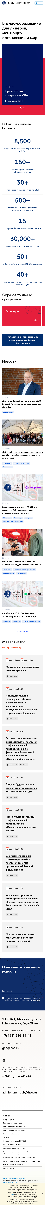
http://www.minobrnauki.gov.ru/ (14, 1179)
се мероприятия (10, 647)
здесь (35, 1191)
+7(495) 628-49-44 (16, 1076)
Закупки (6, 1137)
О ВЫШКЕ (7, 1116)
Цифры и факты (8, 1119)
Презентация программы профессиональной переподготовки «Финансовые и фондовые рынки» (21, 823)
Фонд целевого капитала (12, 1145)
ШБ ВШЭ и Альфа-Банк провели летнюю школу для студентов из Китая (21, 563)
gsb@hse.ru (10, 1047)
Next (41, 108)
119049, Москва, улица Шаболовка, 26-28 (21, 1021)
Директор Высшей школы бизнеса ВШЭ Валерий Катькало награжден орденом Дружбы (21, 403)
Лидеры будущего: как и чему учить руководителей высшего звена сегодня (21, 788)
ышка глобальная (8, 573)
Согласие (18, 998)
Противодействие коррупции (14, 1148)
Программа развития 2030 (31, 621)
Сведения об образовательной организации (19, 1157)
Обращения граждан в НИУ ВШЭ (14, 1141)
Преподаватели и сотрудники (14, 1130)
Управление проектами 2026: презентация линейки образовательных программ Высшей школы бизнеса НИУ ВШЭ (22, 902)
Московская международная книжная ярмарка (22, 668)
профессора (18, 518)
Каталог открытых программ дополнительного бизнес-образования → (22, 340)
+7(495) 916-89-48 (16, 1035)
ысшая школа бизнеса (19, 3)
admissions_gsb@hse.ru (19, 1092)
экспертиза (28, 518)
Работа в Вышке (8, 1168)
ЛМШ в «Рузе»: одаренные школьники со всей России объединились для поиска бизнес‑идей (22, 455)
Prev (3, 108)
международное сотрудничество (24, 570)
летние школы (7, 467)
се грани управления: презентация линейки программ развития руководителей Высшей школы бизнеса (19, 862)
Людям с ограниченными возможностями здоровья (21, 1161)
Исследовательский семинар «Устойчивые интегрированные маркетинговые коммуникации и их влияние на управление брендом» (22, 704)
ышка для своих (8, 412)
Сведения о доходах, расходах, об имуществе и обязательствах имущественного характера (20, 1153)
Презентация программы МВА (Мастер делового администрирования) (20, 937)
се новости (22, 631)
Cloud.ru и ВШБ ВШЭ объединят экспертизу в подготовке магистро (20, 615)
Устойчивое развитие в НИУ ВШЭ (15, 1127)
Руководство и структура (12, 1123)
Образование (7, 463)
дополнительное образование (13, 521)
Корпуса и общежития (11, 1134)
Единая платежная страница (13, 1164)
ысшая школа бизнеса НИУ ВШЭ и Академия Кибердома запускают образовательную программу (19, 509)
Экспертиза (6, 621)
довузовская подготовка (21, 463)
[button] (17, 1113)
